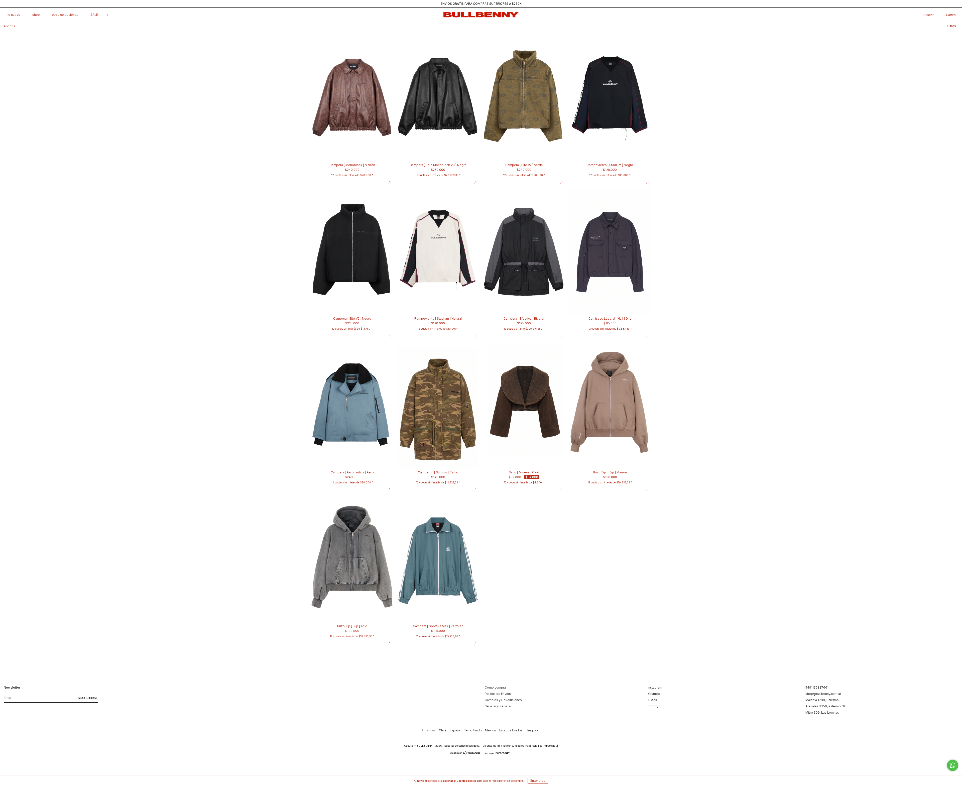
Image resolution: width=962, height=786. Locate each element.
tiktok (652, 700)
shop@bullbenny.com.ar (823, 694)
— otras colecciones (63, 15)
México (491, 730)
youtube (654, 694)
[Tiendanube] (465, 753)
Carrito (951, 15)
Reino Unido (473, 730)
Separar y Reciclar (498, 706)
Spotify (653, 706)
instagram (655, 687)
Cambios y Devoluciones (503, 700)
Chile (443, 730)
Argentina (429, 730)
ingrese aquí (550, 745)
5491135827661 (816, 687)
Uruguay (532, 730)
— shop (34, 15)
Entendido (537, 780)
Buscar (928, 15)
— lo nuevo (12, 15)
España (455, 730)
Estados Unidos (511, 730)
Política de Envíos (498, 694)
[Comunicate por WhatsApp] (952, 765)
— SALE (92, 15)
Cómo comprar (496, 687)
